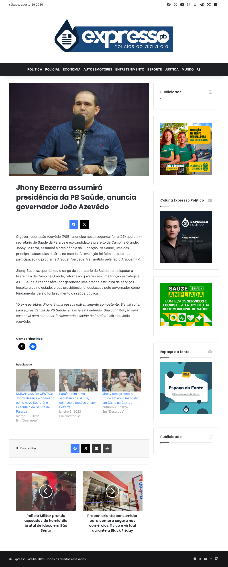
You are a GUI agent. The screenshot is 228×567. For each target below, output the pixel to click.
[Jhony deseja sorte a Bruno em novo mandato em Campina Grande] (121, 380)
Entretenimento (129, 69)
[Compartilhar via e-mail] (96, 448)
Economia (71, 69)
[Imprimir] (107, 448)
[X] (84, 224)
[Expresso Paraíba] (114, 36)
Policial (52, 69)
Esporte (154, 69)
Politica (34, 69)
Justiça (172, 69)
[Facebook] (73, 224)
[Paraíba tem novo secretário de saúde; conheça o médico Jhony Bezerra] (78, 380)
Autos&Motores (97, 69)
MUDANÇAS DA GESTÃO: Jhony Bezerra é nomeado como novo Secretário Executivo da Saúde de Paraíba (35, 402)
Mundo (188, 69)
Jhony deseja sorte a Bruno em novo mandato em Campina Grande (120, 398)
